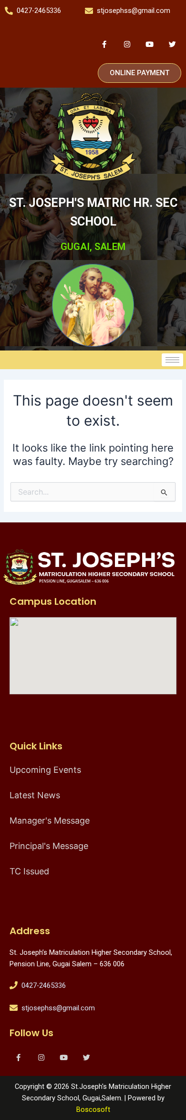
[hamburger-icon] (172, 359)
